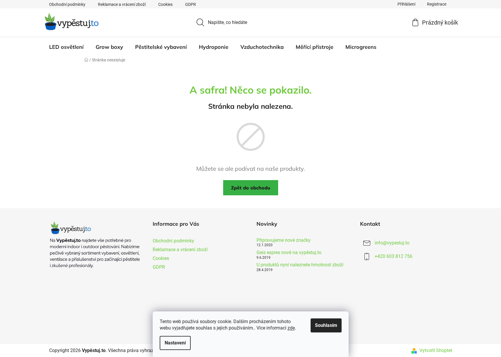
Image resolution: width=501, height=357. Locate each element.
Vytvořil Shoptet (435, 350)
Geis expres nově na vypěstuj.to (288, 252)
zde (291, 328)
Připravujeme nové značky (283, 240)
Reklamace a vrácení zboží (122, 4)
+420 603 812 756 (393, 256)
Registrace (436, 4)
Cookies (165, 4)
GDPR (190, 4)
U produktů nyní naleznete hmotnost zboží (299, 265)
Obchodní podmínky (67, 4)
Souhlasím (326, 325)
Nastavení (175, 343)
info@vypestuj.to (392, 243)
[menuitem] (66, 47)
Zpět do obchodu (250, 188)
